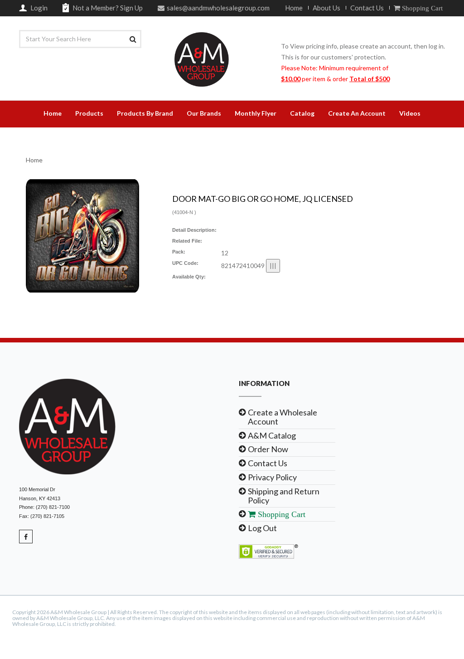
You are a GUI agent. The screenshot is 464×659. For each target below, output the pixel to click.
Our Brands (204, 113)
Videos (409, 113)
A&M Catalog (272, 435)
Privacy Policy (272, 477)
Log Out (262, 528)
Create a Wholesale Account (282, 416)
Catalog (302, 113)
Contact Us (367, 8)
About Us (326, 8)
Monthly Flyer (255, 113)
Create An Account (357, 113)
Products (89, 113)
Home (294, 8)
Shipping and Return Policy (283, 495)
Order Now (268, 449)
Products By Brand (145, 113)
